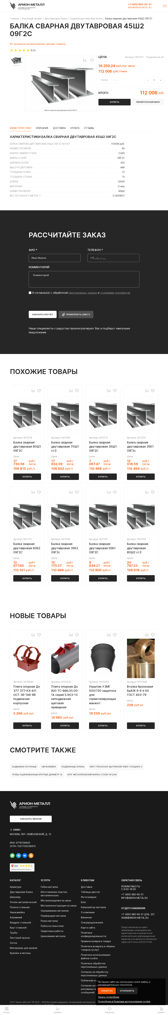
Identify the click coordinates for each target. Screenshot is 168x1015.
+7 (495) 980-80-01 (140, 4)
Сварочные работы (52, 931)
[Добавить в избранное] (91, 60)
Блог (83, 902)
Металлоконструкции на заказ (58, 905)
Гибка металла (49, 886)
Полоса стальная (20, 907)
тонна (104, 80)
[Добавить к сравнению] (84, 60)
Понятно (107, 990)
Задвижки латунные (24, 766)
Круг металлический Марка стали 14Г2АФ (92, 774)
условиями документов (115, 292)
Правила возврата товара (96, 941)
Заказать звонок (31, 818)
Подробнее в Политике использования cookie (124, 1001)
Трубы (13, 932)
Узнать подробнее (108, 997)
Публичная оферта (92, 980)
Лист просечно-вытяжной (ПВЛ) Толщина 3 (116, 766)
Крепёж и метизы (20, 953)
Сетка (13, 942)
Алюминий (16, 917)
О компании (88, 912)
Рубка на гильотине (52, 926)
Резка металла (49, 920)
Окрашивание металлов (55, 910)
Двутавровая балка (21, 892)
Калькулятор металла (93, 907)
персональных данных (83, 292)
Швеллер (15, 897)
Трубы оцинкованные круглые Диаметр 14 (37, 774)
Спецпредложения (92, 922)
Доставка (86, 886)
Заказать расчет (42, 314)
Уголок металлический (23, 902)
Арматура (15, 886)
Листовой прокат (20, 937)
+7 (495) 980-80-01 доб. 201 (138, 914)
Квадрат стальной (20, 922)
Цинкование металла (53, 936)
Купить (27, 476)
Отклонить (127, 990)
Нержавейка (49, 766)
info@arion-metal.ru (140, 7)
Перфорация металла (53, 915)
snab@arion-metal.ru (135, 917)
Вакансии (86, 917)
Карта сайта (88, 927)
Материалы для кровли (23, 948)
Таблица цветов (90, 892)
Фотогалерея (88, 897)
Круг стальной (18, 927)
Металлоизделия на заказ (56, 900)
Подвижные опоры (72, 766)
